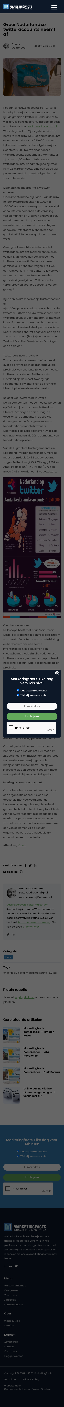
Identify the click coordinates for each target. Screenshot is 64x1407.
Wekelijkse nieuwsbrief (33, 695)
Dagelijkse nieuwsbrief (34, 690)
